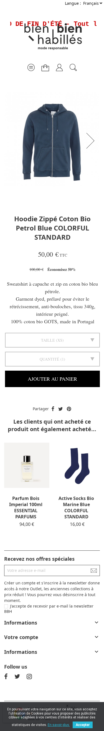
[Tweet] (60, 409)
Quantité (49, 359)
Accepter (83, 725)
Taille (48, 340)
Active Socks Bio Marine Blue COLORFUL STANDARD (76, 507)
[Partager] (53, 409)
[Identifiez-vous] (59, 65)
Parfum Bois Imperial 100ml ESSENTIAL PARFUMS (25, 507)
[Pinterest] (68, 409)
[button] (92, 140)
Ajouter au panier (52, 378)
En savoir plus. (59, 725)
